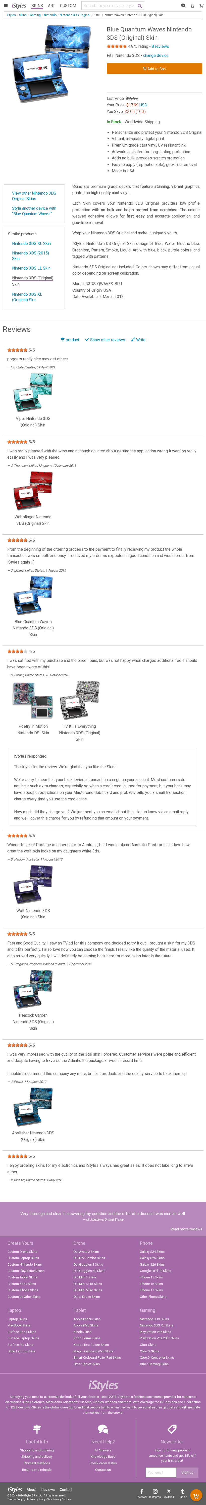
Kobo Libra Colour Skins (91, 1345)
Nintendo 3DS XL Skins (156, 1325)
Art (51, 5)
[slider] (117, 46)
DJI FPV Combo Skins (89, 1258)
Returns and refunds (37, 1470)
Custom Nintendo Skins (25, 1264)
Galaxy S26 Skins (152, 1264)
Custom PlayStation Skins (26, 1271)
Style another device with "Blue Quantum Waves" (34, 211)
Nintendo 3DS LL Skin (31, 268)
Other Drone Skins (87, 1297)
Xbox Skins (148, 1345)
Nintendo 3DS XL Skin (31, 243)
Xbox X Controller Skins (157, 1357)
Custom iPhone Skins (23, 1290)
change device (156, 55)
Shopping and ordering (37, 1450)
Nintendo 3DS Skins (154, 1319)
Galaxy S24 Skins (152, 1252)
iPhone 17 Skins (151, 1290)
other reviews (107, 339)
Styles (19, 5)
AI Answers (103, 1450)
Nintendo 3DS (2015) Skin (30, 256)
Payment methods (37, 1463)
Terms (11, 1499)
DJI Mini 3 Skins (85, 1277)
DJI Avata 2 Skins (86, 1252)
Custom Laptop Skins (23, 1258)
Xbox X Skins (149, 1351)
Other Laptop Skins (21, 1351)
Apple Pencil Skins (87, 1319)
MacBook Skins (19, 1325)
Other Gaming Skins (154, 1364)
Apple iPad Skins (86, 1325)
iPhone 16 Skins (151, 1284)
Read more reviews (186, 1229)
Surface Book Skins (22, 1332)
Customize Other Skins (24, 1297)
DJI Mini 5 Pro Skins (88, 1290)
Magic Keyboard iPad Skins (93, 1351)
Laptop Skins (17, 1319)
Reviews (48, 1490)
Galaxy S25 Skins (152, 1258)
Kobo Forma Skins (87, 1338)
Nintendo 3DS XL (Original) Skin (27, 297)
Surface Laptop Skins (23, 1338)
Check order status (103, 1463)
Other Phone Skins (153, 1297)
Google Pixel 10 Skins (155, 1271)
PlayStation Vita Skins (155, 1332)
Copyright (22, 1499)
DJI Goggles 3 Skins (88, 1264)
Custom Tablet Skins (22, 1277)
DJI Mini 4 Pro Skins (88, 1284)
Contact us (103, 1470)
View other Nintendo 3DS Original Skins (34, 196)
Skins (37, 5)
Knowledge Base (103, 1456)
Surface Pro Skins (20, 1345)
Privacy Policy (37, 1499)
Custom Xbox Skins (22, 1284)
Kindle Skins (82, 1332)
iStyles (11, 15)
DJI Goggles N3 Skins (89, 1271)
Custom (68, 5)
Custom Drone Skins (22, 1252)
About (31, 1490)
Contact (66, 1490)
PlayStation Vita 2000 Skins (159, 1338)
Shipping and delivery (37, 1456)
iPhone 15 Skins (151, 1277)
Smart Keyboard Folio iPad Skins (97, 1357)
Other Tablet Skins (87, 1364)
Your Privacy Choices (59, 1499)
